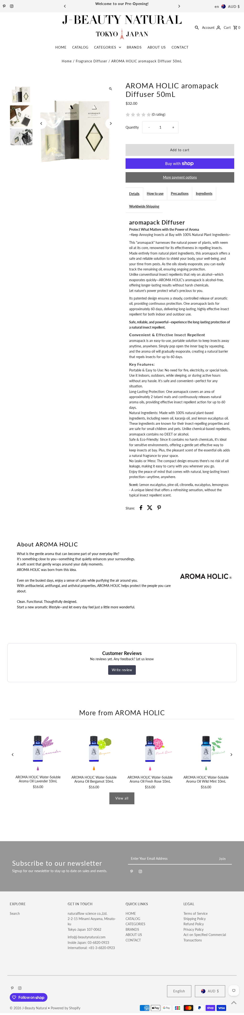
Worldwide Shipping (144, 206)
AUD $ (234, 6)
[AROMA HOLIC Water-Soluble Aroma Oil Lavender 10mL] (37, 748)
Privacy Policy (193, 929)
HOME (60, 47)
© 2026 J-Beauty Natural (29, 1008)
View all (121, 798)
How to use (155, 193)
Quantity (132, 127)
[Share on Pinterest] (159, 508)
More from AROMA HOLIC (122, 713)
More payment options (180, 177)
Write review (122, 670)
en (217, 6)
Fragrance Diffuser (91, 61)
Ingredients (204, 193)
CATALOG (80, 47)
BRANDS (134, 47)
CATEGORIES (105, 47)
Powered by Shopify (65, 1008)
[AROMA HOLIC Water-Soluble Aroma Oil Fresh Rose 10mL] (150, 748)
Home (67, 61)
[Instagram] (11, 6)
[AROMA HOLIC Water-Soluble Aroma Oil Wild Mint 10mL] (206, 748)
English (179, 991)
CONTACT (180, 47)
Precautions (179, 193)
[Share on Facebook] (141, 508)
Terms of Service (195, 913)
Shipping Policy (194, 919)
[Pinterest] (3, 6)
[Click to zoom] (110, 89)
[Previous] (65, 6)
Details (134, 194)
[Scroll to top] (234, 1002)
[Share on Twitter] (149, 508)
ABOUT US (156, 47)
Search (15, 913)
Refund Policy (193, 924)
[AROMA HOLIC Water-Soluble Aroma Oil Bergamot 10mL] (94, 748)
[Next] (179, 6)
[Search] (197, 27)
